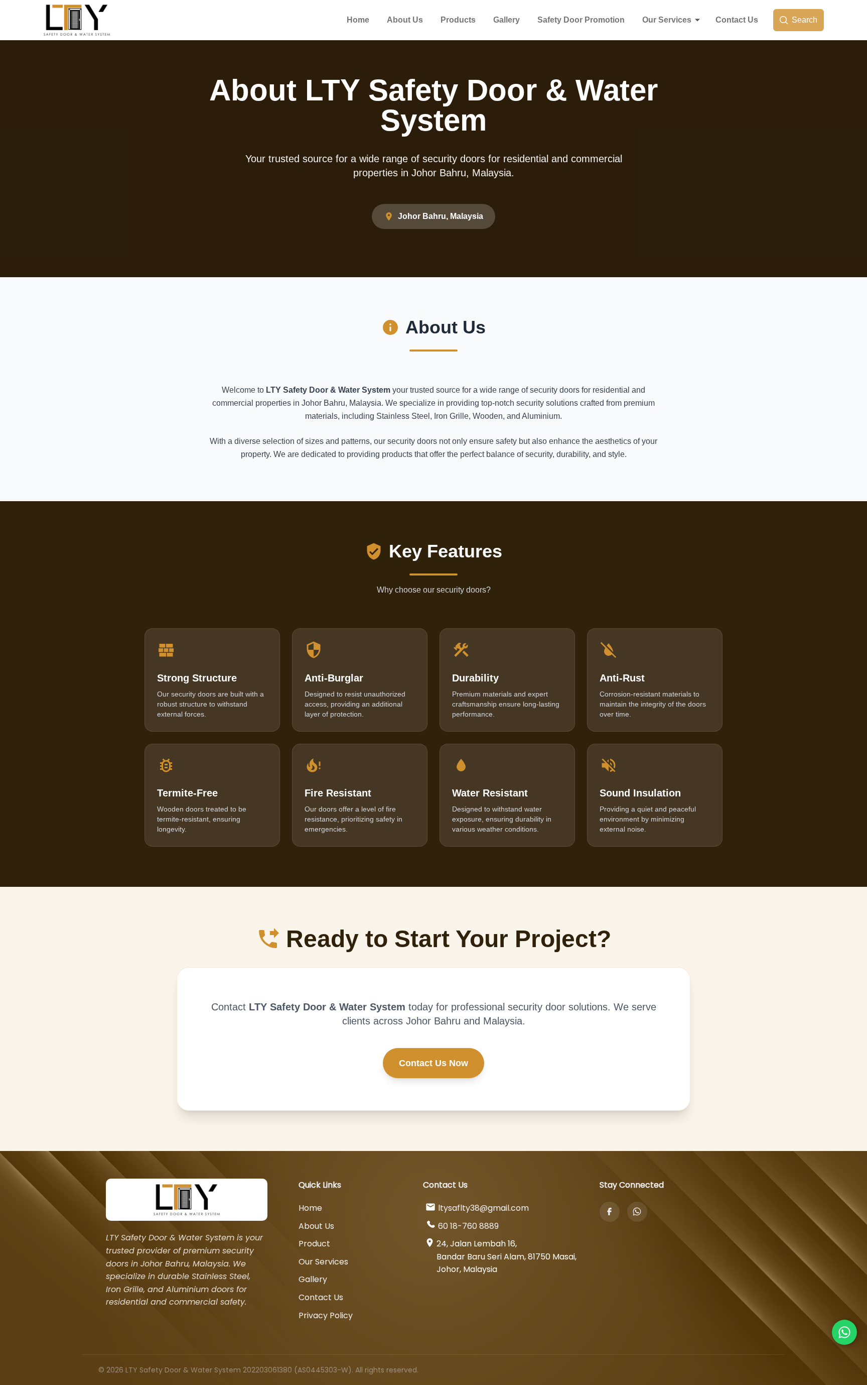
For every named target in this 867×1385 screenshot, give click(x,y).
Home (358, 20)
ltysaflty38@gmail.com (483, 1208)
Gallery (506, 20)
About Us (405, 20)
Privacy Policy (326, 1315)
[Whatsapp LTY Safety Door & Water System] (844, 1332)
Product (314, 1243)
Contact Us (736, 20)
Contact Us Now (433, 1063)
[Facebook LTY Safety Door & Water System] (610, 1212)
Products (458, 20)
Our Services (666, 20)
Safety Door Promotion (581, 20)
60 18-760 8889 (468, 1226)
